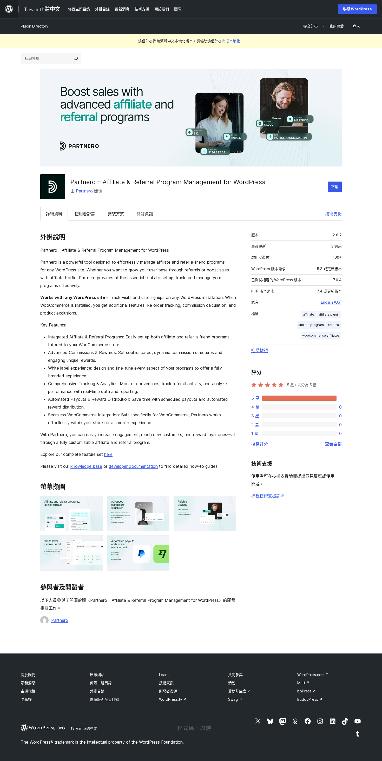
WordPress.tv (173, 699)
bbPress (306, 691)
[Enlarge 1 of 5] (95, 502)
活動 (231, 682)
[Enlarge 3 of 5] (229, 502)
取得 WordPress (357, 9)
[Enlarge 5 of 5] (162, 542)
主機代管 (28, 691)
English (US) (331, 302)
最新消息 (28, 682)
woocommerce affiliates (321, 335)
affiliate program (311, 325)
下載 (334, 186)
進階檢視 (259, 350)
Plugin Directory (34, 26)
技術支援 (333, 213)
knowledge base (86, 466)
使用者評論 (85, 213)
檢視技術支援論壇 (268, 495)
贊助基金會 (239, 691)
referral (334, 325)
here (108, 454)
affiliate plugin (329, 314)
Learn (164, 674)
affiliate (308, 314)
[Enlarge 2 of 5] (162, 502)
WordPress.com (313, 674)
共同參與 (235, 674)
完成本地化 (231, 41)
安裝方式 (116, 213)
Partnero (84, 190)
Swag (235, 699)
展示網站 (97, 674)
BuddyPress (309, 699)
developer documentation (133, 466)
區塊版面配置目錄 (104, 699)
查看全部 (333, 443)
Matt (303, 682)
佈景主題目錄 (101, 682)
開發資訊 (144, 213)
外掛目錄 (97, 691)
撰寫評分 (259, 443)
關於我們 (28, 674)
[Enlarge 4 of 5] (95, 542)
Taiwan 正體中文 (83, 728)
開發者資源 (168, 691)
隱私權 (26, 699)
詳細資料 (54, 213)
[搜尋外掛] (76, 58)
